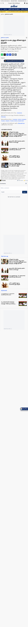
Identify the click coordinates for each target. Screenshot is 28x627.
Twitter (19, 119)
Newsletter (19, 113)
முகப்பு (5, 9)
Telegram (7, 120)
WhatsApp (3, 116)
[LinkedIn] (10, 55)
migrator (3, 58)
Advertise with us (8, 34)
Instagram (24, 119)
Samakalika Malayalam (22, 0)
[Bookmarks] (25, 3)
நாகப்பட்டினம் (5, 37)
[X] (5, 55)
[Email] (13, 55)
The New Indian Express (5, 0)
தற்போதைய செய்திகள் (14, 9)
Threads (12, 120)
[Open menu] (1, 3)
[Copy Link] (15, 55)
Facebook (15, 119)
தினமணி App (21, 123)
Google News (21, 120)
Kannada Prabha (14, 0)
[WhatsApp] (2, 55)
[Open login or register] (27, 3)
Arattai (15, 120)
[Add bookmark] (26, 37)
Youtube (3, 120)
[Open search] (3, 3)
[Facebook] (7, 55)
